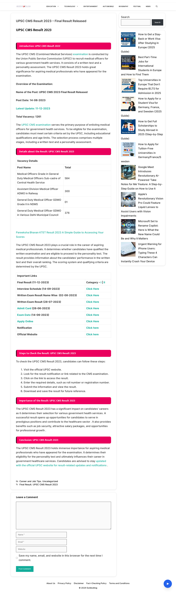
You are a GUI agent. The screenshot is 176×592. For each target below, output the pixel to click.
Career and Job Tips (30, 481)
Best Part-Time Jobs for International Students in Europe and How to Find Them (141, 66)
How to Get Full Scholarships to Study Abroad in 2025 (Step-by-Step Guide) (142, 130)
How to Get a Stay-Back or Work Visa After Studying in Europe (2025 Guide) (141, 43)
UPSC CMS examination (36, 124)
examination (80, 54)
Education (51, 6)
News (148, 6)
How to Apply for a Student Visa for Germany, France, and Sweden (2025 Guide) (141, 107)
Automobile (108, 6)
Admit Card (24, 308)
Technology (69, 6)
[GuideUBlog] (23, 6)
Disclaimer (79, 583)
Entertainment (90, 6)
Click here (92, 327)
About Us (51, 583)
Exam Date (24, 314)
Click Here (92, 288)
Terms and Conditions (119, 583)
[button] (156, 6)
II (104, 282)
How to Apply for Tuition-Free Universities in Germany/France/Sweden (141, 153)
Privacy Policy (64, 583)
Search (125, 17)
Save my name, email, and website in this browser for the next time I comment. (60, 557)
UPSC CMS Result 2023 (45, 484)
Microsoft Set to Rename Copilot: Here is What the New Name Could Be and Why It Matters (140, 230)
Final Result (25, 484)
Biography (123, 6)
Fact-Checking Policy (96, 583)
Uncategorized (50, 481)
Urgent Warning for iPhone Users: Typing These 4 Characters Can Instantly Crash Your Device (141, 253)
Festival (137, 6)
